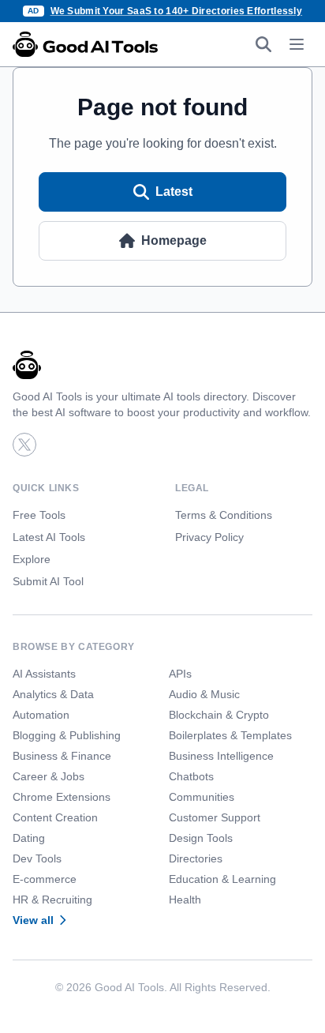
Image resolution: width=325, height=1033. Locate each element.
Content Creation (55, 817)
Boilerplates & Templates (230, 735)
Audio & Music (204, 694)
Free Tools (39, 515)
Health (185, 899)
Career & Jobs (48, 776)
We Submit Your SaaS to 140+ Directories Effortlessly (176, 11)
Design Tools (201, 838)
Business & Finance (62, 755)
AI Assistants (44, 673)
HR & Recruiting (52, 899)
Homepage (174, 240)
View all (33, 920)
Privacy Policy (209, 537)
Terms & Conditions (223, 515)
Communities (201, 797)
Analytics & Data (53, 694)
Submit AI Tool (48, 581)
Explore (31, 559)
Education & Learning (222, 879)
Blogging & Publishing (67, 735)
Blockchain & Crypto (219, 714)
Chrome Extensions (61, 797)
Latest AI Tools (49, 537)
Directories (195, 858)
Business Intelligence (221, 755)
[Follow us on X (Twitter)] (24, 444)
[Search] (263, 44)
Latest (173, 191)
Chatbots (191, 776)
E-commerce (45, 879)
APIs (180, 673)
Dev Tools (37, 858)
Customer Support (214, 817)
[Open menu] (296, 44)
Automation (41, 714)
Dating (29, 838)
